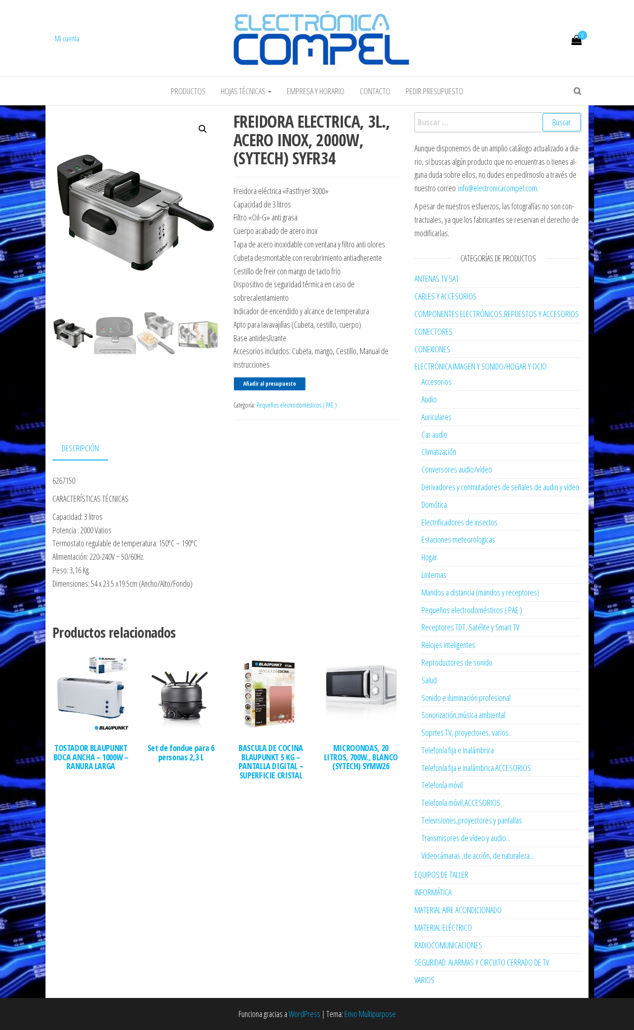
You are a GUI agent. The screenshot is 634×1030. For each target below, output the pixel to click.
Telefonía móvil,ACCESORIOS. (461, 802)
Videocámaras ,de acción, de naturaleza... (477, 855)
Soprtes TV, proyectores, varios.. (466, 732)
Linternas (433, 574)
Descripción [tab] (80, 447)
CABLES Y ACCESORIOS (445, 296)
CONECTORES (433, 331)
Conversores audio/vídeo (456, 469)
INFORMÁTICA (433, 892)
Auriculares (436, 416)
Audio (429, 399)
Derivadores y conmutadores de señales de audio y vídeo (500, 486)
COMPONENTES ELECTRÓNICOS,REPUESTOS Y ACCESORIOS (496, 313)
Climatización (438, 451)
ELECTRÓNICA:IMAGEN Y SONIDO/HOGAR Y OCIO (480, 366)
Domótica (434, 504)
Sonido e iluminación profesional (466, 697)
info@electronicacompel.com (497, 188)
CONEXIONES (432, 349)
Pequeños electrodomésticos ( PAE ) (297, 405)
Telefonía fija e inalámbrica (457, 750)
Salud (429, 680)
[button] (202, 129)
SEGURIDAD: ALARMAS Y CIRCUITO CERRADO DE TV (481, 962)
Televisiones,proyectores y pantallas (471, 820)
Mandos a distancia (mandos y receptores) (480, 592)
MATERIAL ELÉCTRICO (443, 927)
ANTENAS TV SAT (436, 278)
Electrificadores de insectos (459, 522)
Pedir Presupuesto (434, 91)
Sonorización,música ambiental (463, 714)
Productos (188, 91)
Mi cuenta (67, 38)
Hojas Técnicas (244, 91)
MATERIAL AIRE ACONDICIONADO (458, 909)
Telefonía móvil (442, 784)
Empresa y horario (315, 91)
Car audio (434, 434)
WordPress (304, 1013)
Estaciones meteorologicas (458, 539)
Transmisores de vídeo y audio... (465, 837)
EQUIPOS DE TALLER (441, 874)
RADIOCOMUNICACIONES (448, 945)
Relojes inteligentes (448, 644)
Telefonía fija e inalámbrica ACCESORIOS (476, 767)
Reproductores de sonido (456, 662)
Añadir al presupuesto (269, 384)
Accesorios (436, 381)
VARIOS (424, 979)
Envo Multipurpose (370, 1013)
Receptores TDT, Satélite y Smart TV (470, 627)
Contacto (375, 91)
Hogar (429, 557)
